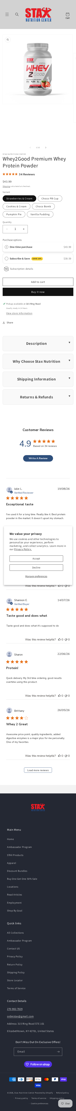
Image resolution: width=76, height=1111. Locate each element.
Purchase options (12, 240)
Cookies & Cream (16, 206)
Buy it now (38, 292)
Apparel (11, 863)
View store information (19, 313)
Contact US (13, 948)
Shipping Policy (16, 972)
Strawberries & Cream (19, 198)
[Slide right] (46, 147)
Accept (36, 558)
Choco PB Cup (50, 198)
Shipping (6, 186)
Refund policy (62, 1093)
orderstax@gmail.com (20, 1016)
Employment (14, 902)
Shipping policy (57, 1098)
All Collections (15, 932)
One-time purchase (21, 247)
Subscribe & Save (26, 258)
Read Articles (14, 894)
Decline (36, 567)
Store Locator (15, 980)
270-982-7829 (14, 1009)
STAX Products (15, 855)
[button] (7, 14)
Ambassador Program (19, 847)
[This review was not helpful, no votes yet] (66, 586)
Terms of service (38, 1098)
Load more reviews (38, 770)
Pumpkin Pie (14, 214)
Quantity (7, 222)
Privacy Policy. (23, 549)
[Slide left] (30, 147)
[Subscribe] (58, 1052)
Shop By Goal (14, 910)
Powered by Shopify (44, 1093)
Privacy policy (21, 1098)
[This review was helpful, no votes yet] (59, 586)
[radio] (6, 247)
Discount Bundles (17, 870)
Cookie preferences (39, 1103)
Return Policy (14, 964)
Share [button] (10, 322)
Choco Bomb (43, 206)
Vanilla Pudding (40, 214)
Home (10, 839)
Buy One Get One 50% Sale (22, 878)
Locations (12, 886)
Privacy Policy (14, 956)
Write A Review (38, 458)
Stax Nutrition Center (24, 1093)
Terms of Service (16, 988)
